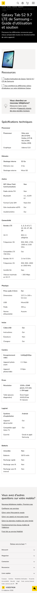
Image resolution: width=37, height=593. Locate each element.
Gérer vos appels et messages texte (15, 517)
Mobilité (14, 7)
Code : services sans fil (8, 584)
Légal (18, 581)
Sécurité (12, 581)
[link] (5, 3)
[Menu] (33, 3)
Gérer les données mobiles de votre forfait (17, 521)
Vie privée (31, 579)
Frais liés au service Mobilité (12, 531)
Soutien (9, 7)
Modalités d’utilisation (21, 579)
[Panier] (27, 3)
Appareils (20, 7)
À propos (4, 579)
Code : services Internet (27, 581)
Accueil (4, 7)
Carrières (10, 579)
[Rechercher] (18, 3)
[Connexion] (23, 3)
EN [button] (16, 583)
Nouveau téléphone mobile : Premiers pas (17, 504)
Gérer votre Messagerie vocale (13, 512)
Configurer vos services (10, 508)
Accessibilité (5, 581)
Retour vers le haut (17, 544)
